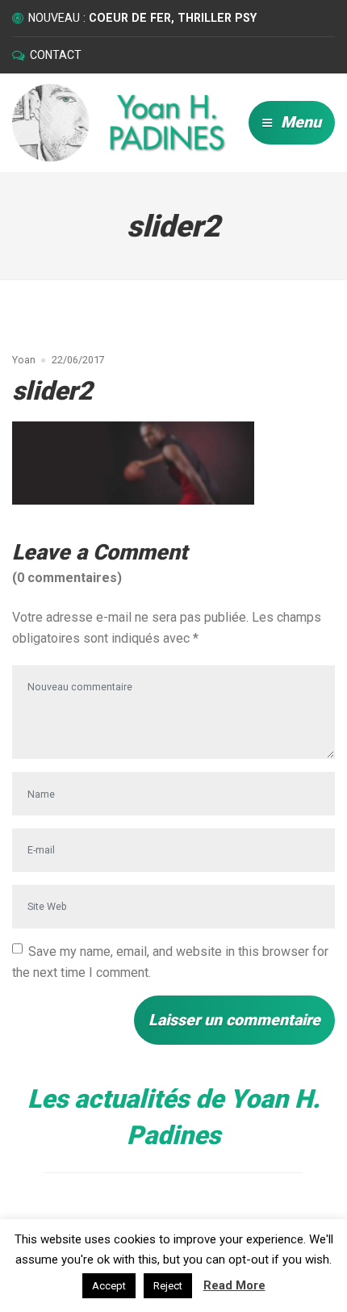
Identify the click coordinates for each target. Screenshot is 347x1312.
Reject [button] (167, 1286)
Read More (234, 1285)
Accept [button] (109, 1286)
